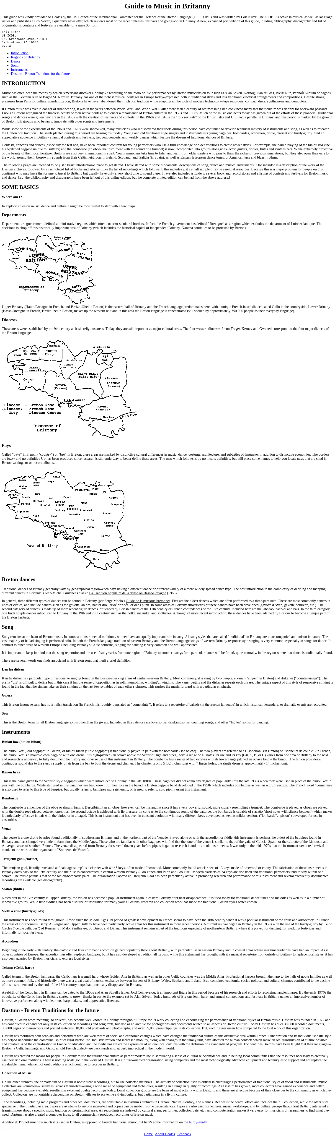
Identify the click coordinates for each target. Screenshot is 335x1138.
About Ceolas (165, 1134)
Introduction (19, 53)
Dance (15, 61)
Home (148, 1134)
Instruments (19, 69)
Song (14, 65)
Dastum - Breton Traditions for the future (40, 74)
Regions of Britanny (25, 57)
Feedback (184, 1134)
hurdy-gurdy (198, 1122)
